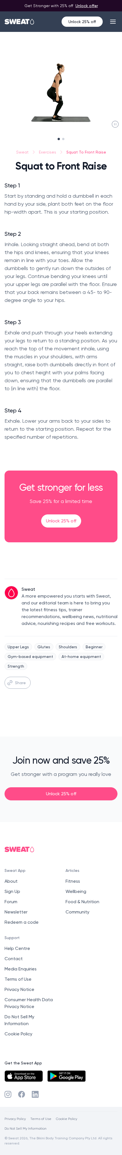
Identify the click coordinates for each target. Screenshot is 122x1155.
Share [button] (20, 682)
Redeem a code (22, 922)
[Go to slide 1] (59, 139)
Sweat (22, 152)
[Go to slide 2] (63, 139)
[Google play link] (66, 1076)
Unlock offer (86, 5)
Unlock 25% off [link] (61, 521)
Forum (11, 901)
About (11, 881)
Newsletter (16, 912)
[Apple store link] (24, 1076)
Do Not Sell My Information (26, 1128)
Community (77, 912)
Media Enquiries (21, 969)
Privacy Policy (15, 1119)
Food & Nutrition (82, 901)
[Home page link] (20, 21)
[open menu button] (113, 21)
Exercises (47, 152)
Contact (14, 958)
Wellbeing (76, 891)
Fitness (73, 881)
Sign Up (12, 891)
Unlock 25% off (82, 21)
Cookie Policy (18, 1034)
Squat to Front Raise (86, 152)
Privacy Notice (19, 989)
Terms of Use (18, 979)
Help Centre (17, 948)
